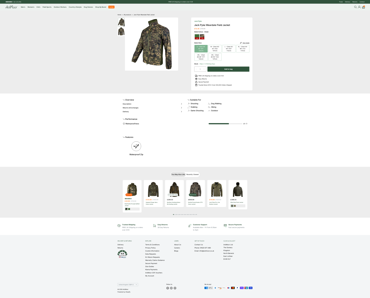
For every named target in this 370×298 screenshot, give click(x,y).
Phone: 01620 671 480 (203, 248)
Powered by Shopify (124, 292)
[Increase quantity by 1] (204, 69)
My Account (149, 276)
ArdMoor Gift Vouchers (153, 273)
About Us (177, 245)
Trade (341, 2)
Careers (177, 248)
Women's (31, 7)
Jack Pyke (198, 21)
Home (119, 14)
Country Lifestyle (75, 7)
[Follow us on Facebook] (167, 288)
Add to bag (228, 69)
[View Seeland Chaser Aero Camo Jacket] (153, 189)
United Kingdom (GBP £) (126, 284)
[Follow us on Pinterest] (175, 288)
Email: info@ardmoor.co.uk (204, 251)
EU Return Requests (152, 257)
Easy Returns (202, 79)
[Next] (247, 196)
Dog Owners (88, 7)
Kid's (38, 7)
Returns (354, 2)
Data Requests (150, 254)
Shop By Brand (100, 7)
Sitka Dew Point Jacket (236, 202)
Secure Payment (203, 82)
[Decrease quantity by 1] (196, 69)
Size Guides (149, 266)
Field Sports (47, 7)
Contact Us (199, 245)
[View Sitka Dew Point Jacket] (237, 189)
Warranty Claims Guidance (155, 260)
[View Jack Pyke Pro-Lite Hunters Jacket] (216, 189)
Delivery (347, 2)
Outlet (111, 7)
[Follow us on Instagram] (171, 288)
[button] (128, 254)
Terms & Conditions (152, 245)
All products (127, 14)
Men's (23, 7)
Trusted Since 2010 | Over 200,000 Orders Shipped (215, 85)
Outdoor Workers (60, 7)
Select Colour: (201, 32)
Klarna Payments (151, 269)
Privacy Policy (150, 248)
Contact (362, 2)
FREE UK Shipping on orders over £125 (180, 2)
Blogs (176, 251)
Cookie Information (152, 251)
